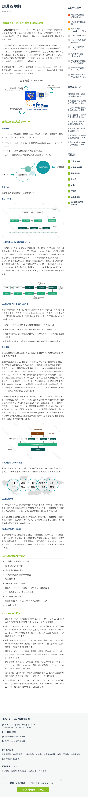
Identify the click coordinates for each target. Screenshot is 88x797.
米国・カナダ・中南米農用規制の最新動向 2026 (77, 116)
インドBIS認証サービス (78, 48)
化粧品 (73, 179)
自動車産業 (75, 197)
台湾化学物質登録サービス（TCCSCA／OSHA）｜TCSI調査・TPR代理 (78, 69)
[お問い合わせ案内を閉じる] (61, 780)
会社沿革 (32, 771)
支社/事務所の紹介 (19, 771)
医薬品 (73, 191)
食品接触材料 (76, 167)
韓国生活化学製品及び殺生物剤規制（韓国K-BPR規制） (78, 62)
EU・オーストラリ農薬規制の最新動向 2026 (76, 123)
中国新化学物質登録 (78, 23)
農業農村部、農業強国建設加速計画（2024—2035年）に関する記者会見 (77, 136)
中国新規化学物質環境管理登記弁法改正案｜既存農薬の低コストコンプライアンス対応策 (77, 102)
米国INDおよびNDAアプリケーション (78, 55)
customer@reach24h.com (14, 737)
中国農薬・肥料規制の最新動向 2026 (77, 129)
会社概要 (5, 771)
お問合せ (42, 771)
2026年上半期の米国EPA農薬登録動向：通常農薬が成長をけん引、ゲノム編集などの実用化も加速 (77, 95)
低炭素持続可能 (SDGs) (76, 203)
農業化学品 (17, 754)
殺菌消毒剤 (75, 173)
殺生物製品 (29, 754)
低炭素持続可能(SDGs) (11, 759)
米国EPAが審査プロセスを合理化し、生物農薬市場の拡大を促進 (77, 143)
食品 (73, 185)
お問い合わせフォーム (33, 789)
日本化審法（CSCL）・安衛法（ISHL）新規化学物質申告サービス (78, 30)
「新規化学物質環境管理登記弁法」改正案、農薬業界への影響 (77, 109)
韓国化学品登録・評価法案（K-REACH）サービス (78, 16)
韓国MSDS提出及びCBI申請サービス (78, 75)
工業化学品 (75, 161)
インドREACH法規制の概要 (78, 41)
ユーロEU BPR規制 (78, 35)
